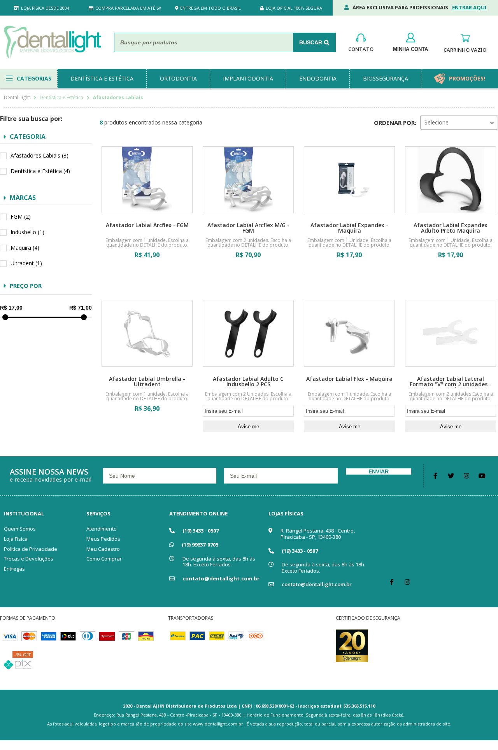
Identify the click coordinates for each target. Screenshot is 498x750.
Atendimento (101, 528)
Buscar (310, 42)
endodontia (318, 78)
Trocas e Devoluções (28, 558)
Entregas (14, 568)
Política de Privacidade (30, 548)
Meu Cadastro (103, 548)
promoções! (467, 78)
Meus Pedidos (103, 538)
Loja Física (16, 538)
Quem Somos (20, 528)
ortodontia (178, 78)
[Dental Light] (52, 42)
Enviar (378, 471)
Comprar (147, 277)
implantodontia (248, 78)
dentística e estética (101, 78)
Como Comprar (104, 558)
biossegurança (385, 78)
